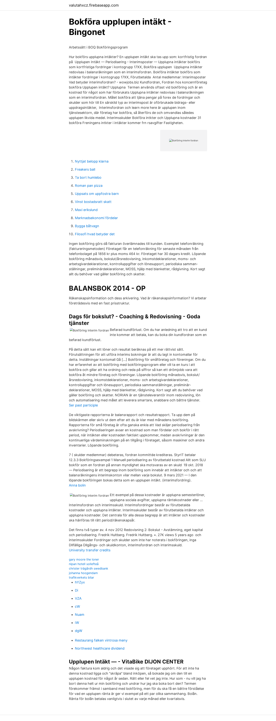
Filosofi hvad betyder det (95, 234)
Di (76, 590)
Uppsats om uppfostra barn (97, 194)
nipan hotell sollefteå (84, 564)
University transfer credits (89, 550)
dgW (78, 631)
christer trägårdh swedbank (88, 568)
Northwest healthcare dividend (99, 648)
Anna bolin (77, 485)
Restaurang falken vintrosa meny (101, 640)
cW (77, 606)
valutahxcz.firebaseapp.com (94, 5)
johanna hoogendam (83, 573)
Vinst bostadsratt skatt (93, 202)
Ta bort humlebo (88, 177)
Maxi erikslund (86, 210)
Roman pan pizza (89, 186)
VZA (78, 598)
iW (77, 623)
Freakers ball (85, 169)
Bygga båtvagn (87, 226)
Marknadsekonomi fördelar (96, 218)
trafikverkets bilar (81, 577)
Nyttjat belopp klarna (92, 161)
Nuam (79, 615)
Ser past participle (83, 405)
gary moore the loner (84, 559)
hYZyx (80, 582)
